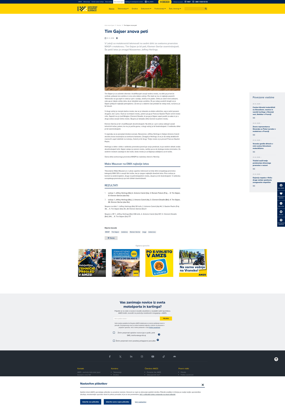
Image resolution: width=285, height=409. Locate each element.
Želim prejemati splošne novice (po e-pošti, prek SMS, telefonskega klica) (136, 334)
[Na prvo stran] (87, 8)
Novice (119, 25)
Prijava (166, 318)
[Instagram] (142, 356)
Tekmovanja (117, 372)
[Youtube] (153, 356)
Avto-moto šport (110, 25)
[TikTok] (164, 356)
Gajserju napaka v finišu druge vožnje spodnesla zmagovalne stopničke (262, 180)
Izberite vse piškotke (90, 402)
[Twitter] (120, 356)
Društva (116, 375)
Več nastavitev (140, 402)
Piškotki (183, 372)
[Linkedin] (131, 356)
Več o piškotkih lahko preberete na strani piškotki (157, 394)
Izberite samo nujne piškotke (117, 402)
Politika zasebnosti (187, 375)
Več (254, 118)
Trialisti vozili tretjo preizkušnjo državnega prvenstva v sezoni (262, 163)
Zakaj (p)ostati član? (153, 375)
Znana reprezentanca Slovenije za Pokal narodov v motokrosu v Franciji (264, 129)
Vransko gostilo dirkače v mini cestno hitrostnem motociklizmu (263, 146)
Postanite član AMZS (154, 372)
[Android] (174, 356)
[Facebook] (109, 356)
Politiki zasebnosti (154, 327)
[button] (205, 8)
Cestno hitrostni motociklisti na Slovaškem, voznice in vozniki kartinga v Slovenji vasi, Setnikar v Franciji (264, 111)
